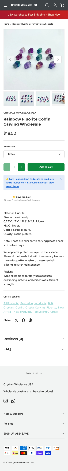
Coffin (19, 307)
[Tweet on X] (16, 320)
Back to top (32, 373)
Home (6, 24)
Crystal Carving (35, 307)
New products (22, 311)
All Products (10, 303)
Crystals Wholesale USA (22, 462)
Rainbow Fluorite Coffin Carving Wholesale (32, 24)
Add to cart (46, 166)
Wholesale (9, 146)
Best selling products (33, 303)
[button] (62, 5)
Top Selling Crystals (45, 311)
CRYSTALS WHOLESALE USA (19, 112)
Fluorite (51, 307)
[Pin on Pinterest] (30, 320)
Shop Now (54, 14)
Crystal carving (11, 296)
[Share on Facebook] (23, 320)
